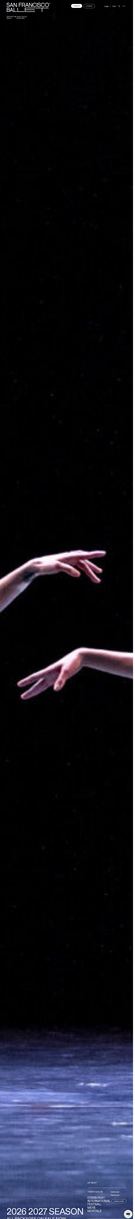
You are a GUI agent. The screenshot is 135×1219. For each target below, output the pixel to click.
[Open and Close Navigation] (123, 6)
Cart (114, 6)
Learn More (119, 1201)
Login (106, 6)
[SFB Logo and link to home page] (28, 7)
